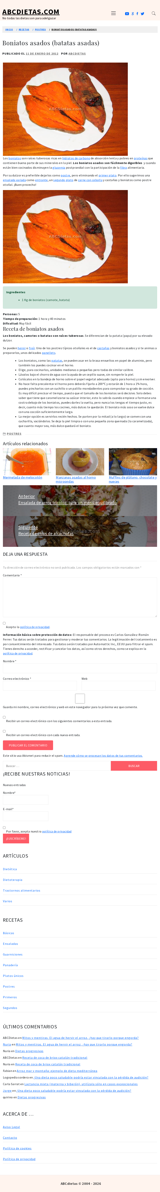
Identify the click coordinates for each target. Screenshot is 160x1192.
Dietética (10, 869)
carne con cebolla (90, 180)
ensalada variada (14, 180)
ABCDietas (77, 53)
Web (85, 679)
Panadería (10, 965)
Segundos (10, 1008)
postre (65, 175)
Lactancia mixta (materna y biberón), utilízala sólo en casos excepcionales (81, 1084)
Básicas (8, 933)
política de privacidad (35, 627)
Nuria (7, 1044)
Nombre (10, 661)
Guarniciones (13, 954)
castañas (103, 348)
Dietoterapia (12, 880)
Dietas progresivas (29, 1051)
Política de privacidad (19, 1159)
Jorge (7, 1091)
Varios (7, 901)
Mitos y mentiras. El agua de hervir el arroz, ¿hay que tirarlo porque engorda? (80, 1038)
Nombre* (9, 793)
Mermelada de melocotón (22, 477)
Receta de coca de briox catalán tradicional (54, 1057)
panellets (48, 353)
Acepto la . (28, 627)
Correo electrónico (17, 679)
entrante (41, 180)
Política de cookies (17, 1148)
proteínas (141, 158)
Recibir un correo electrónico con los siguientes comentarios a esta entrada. (59, 721)
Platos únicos (13, 976)
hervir (22, 348)
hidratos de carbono (76, 158)
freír (32, 348)
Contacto (10, 1138)
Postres (14, 433)
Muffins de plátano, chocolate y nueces (133, 479)
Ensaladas (10, 944)
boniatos (14, 158)
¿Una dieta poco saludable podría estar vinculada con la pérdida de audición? (91, 1077)
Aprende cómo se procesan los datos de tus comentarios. (103, 755)
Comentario (12, 575)
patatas (56, 360)
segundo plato (63, 180)
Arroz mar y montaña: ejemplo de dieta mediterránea (57, 1071)
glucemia (58, 167)
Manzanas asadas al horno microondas (76, 479)
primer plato (107, 175)
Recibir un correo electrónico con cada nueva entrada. (43, 735)
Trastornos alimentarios (21, 890)
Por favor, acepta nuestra (38, 831)
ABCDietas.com (31, 11)
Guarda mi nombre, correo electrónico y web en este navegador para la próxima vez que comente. (70, 707)
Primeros (10, 997)
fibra (123, 167)
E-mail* (8, 809)
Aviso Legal (11, 1127)
